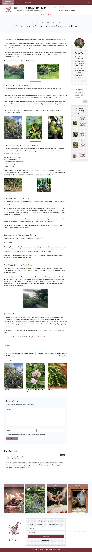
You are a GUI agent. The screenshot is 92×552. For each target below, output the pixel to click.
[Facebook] (41, 14)
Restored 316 (57, 549)
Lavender (18, 95)
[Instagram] (44, 14)
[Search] (85, 101)
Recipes (61, 10)
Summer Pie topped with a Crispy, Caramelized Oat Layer (82, 155)
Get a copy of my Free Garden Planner (26, 2)
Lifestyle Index (62, 7)
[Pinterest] (46, 14)
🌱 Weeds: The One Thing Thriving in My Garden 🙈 (31, 337)
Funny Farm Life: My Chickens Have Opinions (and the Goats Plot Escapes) (18, 353)
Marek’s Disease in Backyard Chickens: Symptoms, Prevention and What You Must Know (82, 122)
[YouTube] (48, 14)
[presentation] (13, 376)
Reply (62, 455)
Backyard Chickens (76, 7)
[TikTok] (50, 14)
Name (9, 430)
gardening (7, 345)
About (54, 7)
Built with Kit (46, 540)
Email (39, 430)
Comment (10, 409)
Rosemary (13, 95)
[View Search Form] (88, 2)
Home (50, 7)
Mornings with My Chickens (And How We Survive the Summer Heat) (52, 353)
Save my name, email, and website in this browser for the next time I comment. (26, 434)
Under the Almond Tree (70, 10)
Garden (84, 7)
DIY (68, 7)
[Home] (30, 22)
